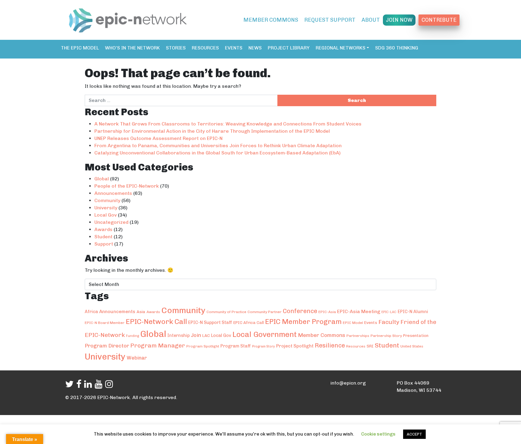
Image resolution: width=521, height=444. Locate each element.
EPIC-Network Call (156, 321)
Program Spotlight (202, 346)
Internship (178, 335)
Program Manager (157, 345)
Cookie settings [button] (378, 434)
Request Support (329, 20)
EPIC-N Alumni (413, 311)
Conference (300, 311)
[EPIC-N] (128, 19)
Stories (176, 48)
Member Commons (270, 20)
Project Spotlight (295, 346)
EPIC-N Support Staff (210, 322)
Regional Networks (340, 48)
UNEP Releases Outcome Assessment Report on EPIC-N (158, 138)
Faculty (388, 321)
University (105, 208)
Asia (141, 311)
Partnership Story (386, 336)
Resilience (330, 345)
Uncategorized (111, 222)
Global (101, 179)
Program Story (263, 346)
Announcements (113, 193)
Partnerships (357, 336)
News (255, 48)
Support (103, 244)
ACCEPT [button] (414, 434)
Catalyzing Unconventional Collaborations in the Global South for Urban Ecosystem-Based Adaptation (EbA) (217, 153)
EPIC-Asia (327, 312)
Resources (205, 48)
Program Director (107, 346)
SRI (370, 346)
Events (233, 48)
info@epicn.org (348, 383)
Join (196, 335)
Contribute (439, 20)
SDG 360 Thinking (396, 48)
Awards (103, 229)
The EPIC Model (80, 48)
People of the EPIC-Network (126, 186)
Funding (132, 336)
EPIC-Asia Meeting (358, 311)
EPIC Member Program (303, 321)
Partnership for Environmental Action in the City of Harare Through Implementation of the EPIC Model (212, 131)
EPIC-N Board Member (105, 323)
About (371, 20)
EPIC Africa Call (248, 322)
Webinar (137, 358)
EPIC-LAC (388, 312)
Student (103, 236)
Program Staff (235, 346)
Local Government (264, 334)
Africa (91, 311)
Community (107, 200)
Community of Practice (226, 312)
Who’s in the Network (132, 48)
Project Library (289, 48)
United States (411, 346)
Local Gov (105, 215)
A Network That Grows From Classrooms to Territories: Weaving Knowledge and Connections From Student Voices (228, 124)
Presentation (415, 335)
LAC (206, 335)
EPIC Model (353, 323)
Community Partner (265, 312)
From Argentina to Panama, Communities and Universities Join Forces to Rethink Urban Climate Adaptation (218, 145)
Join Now (399, 20)
